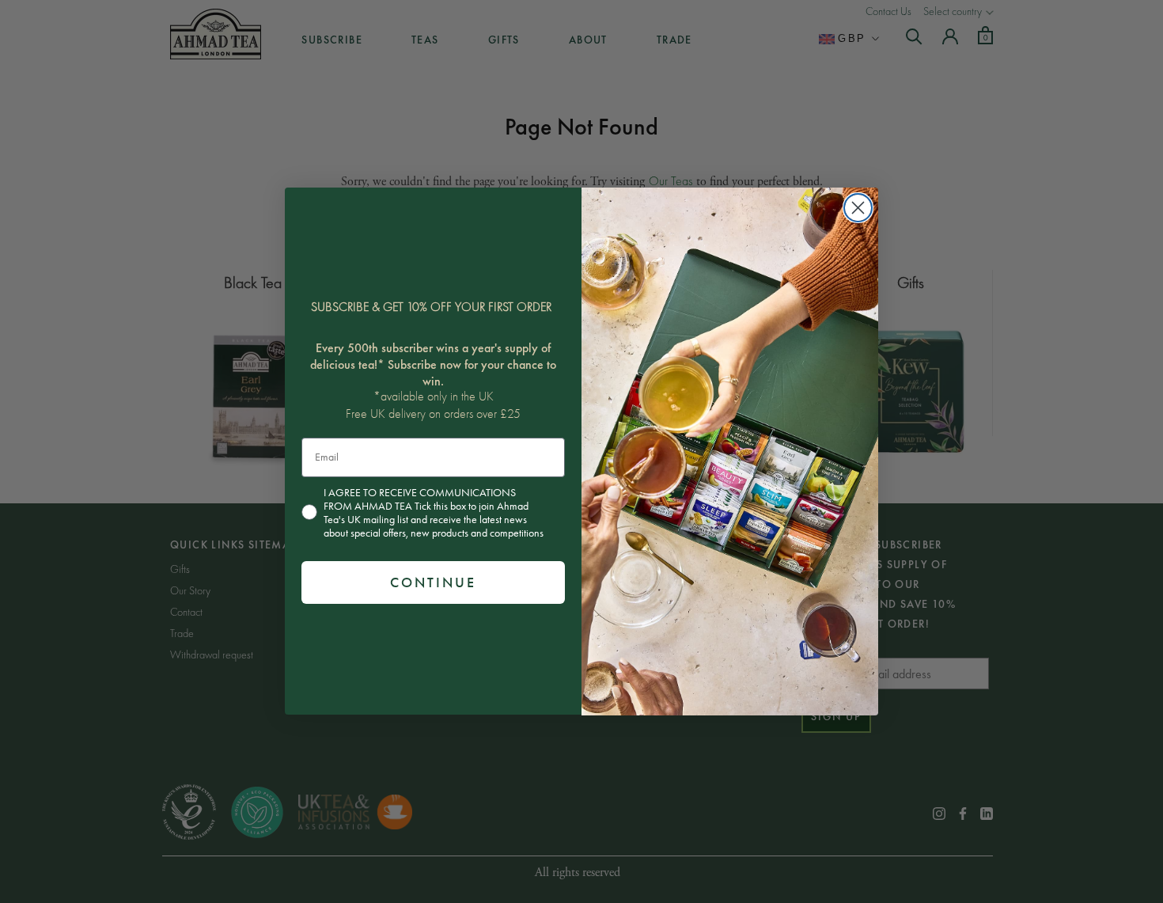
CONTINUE (433, 582)
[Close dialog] (858, 208)
